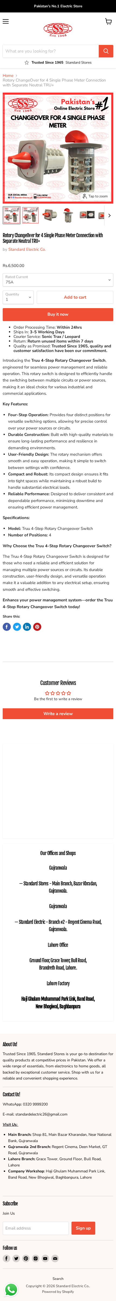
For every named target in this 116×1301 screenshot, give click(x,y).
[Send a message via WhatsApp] (11, 1289)
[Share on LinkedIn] (27, 627)
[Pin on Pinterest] (37, 627)
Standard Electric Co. (27, 249)
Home (8, 75)
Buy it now (58, 314)
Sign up (83, 1228)
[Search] (106, 51)
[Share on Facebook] (7, 627)
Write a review (58, 714)
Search (58, 1278)
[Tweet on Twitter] (17, 627)
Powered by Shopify (58, 1291)
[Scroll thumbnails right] (108, 216)
